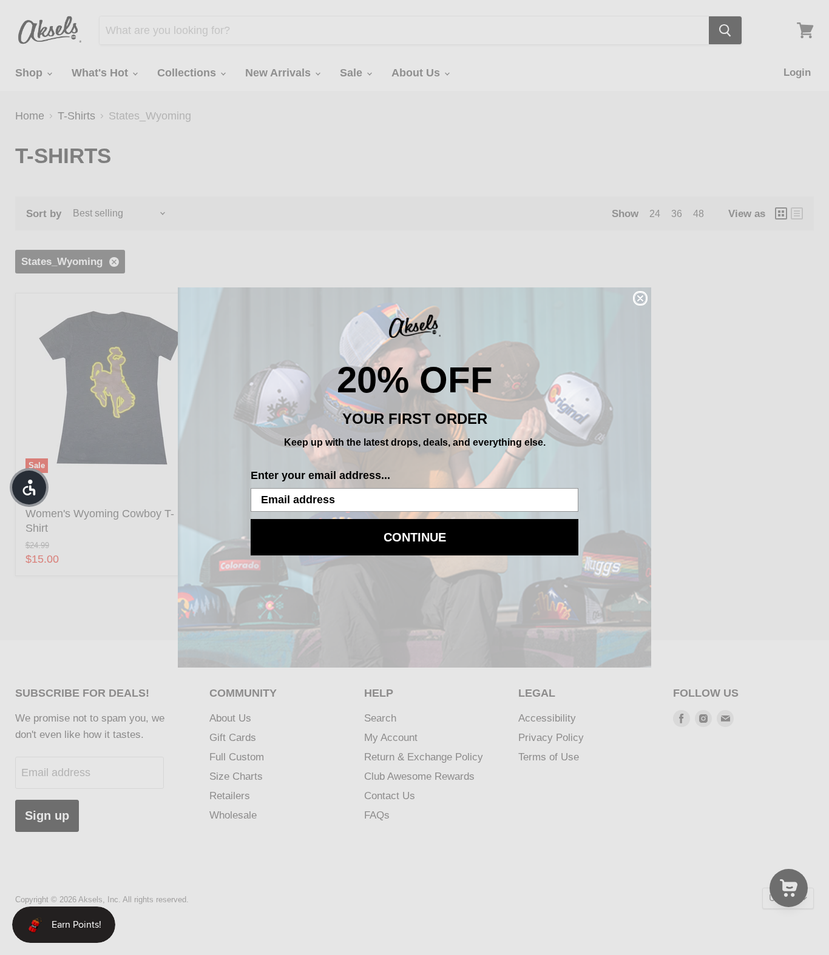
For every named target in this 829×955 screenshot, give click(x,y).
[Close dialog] (640, 298)
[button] (29, 487)
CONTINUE (415, 537)
